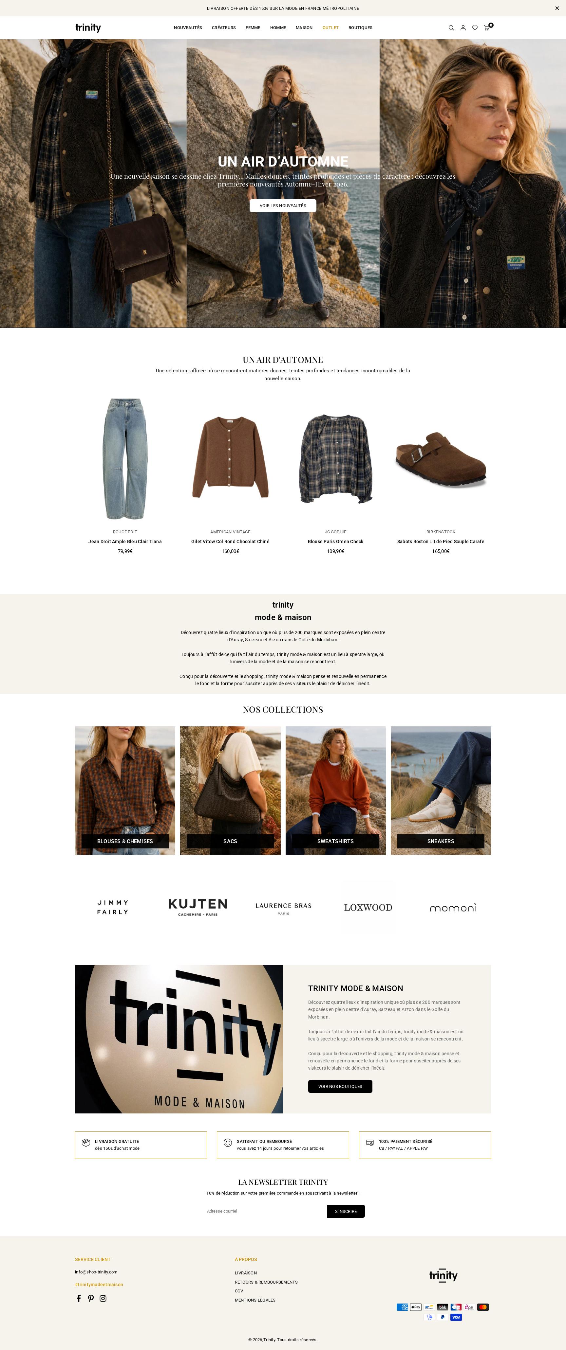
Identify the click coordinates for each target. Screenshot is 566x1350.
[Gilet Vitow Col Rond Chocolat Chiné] (230, 459)
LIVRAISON (246, 1272)
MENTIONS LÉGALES (255, 1300)
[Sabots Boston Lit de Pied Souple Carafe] (441, 459)
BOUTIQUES (360, 27)
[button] (487, 28)
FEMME (253, 27)
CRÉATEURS (224, 27)
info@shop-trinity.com (96, 1272)
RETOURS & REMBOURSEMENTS (266, 1282)
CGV (239, 1290)
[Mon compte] (463, 28)
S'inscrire (346, 1211)
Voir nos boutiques (340, 1086)
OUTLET (331, 27)
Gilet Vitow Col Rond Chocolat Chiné (230, 541)
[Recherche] (451, 28)
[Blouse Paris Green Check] (336, 459)
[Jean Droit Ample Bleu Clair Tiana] (125, 459)
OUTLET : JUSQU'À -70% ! (283, 8)
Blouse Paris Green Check (336, 541)
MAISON (304, 27)
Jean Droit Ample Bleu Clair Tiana (125, 541)
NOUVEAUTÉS (188, 27)
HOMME (278, 27)
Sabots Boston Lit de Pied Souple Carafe (440, 541)
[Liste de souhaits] (475, 28)
